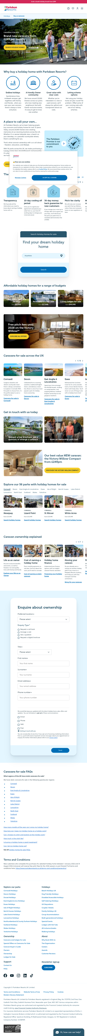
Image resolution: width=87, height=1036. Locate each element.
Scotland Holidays (10, 925)
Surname (21, 670)
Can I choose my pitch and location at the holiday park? (24, 835)
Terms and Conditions (12, 992)
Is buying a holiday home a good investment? (20, 842)
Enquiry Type (23, 625)
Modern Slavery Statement (14, 995)
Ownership (8, 954)
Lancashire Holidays (11, 918)
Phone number (24, 692)
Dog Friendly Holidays (50, 894)
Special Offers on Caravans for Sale (17, 943)
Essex (43, 489)
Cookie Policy (43, 169)
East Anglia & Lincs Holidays (14, 901)
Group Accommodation (50, 915)
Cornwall (7, 489)
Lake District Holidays (12, 915)
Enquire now (33, 47)
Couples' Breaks (48, 908)
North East (18, 492)
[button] (82, 8)
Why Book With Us (49, 940)
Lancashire (8, 492)
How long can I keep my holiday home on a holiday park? (25, 831)
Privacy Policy (49, 992)
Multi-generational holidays (52, 918)
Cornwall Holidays (11, 891)
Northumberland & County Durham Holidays (20, 921)
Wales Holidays (9, 928)
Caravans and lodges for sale (15, 940)
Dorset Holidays (10, 898)
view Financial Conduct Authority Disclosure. (31, 1008)
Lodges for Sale (9, 957)
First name (22, 658)
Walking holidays (48, 932)
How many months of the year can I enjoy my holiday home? (26, 827)
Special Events (47, 921)
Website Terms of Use (32, 992)
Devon (15, 489)
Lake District (75, 489)
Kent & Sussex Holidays (12, 911)
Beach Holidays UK (49, 891)
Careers (44, 947)
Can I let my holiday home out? (15, 846)
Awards (44, 950)
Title (19, 647)
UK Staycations (47, 904)
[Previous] (75, 360)
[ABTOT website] (43, 1029)
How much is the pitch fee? (14, 839)
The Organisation (48, 943)
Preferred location (25, 614)
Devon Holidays (10, 894)
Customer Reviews (49, 954)
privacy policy (53, 738)
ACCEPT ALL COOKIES (50, 178)
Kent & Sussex (63, 489)
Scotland (27, 492)
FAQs (5, 969)
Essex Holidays (9, 904)
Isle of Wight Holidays (12, 908)
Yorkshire (42, 492)
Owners (7, 950)
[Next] (82, 182)
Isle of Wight (51, 489)
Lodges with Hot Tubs (50, 925)
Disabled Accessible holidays (53, 898)
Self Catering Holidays (50, 901)
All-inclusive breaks (49, 928)
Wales (35, 492)
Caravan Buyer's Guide (12, 947)
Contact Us (8, 965)
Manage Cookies (20, 178)
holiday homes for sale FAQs (19, 850)
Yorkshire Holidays (11, 932)
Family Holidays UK (49, 911)
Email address (24, 681)
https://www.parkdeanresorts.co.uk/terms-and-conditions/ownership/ (41, 868)
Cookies (61, 992)
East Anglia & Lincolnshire (29, 489)
